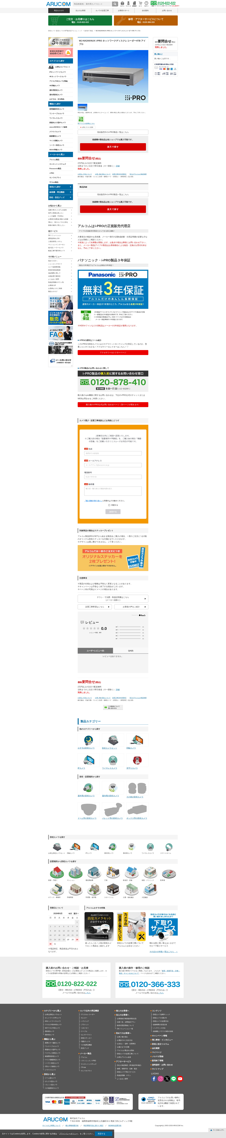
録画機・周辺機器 (57, 192)
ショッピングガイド (55, 264)
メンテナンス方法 (159, 1028)
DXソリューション (54, 235)
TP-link (83, 1067)
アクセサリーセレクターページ (113, 352)
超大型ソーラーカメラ (56, 248)
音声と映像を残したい (56, 213)
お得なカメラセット (62, 67)
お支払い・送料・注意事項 (126, 1044)
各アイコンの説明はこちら (86, 123)
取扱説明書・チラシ (124, 1075)
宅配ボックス (85, 1041)
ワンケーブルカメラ (56, 113)
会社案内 (145, 10)
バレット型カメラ (51, 1085)
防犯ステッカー (86, 1038)
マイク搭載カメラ (56, 141)
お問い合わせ (167, 10)
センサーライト (86, 1035)
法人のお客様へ (122, 1015)
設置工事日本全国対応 (119, 174)
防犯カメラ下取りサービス (126, 1072)
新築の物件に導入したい (56, 225)
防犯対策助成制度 (54, 270)
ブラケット (85, 1024)
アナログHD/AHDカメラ (53, 1024)
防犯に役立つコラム (160, 1044)
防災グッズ (85, 1048)
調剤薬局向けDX (54, 238)
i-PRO (51, 173)
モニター (84, 1018)
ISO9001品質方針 (114, 1125)
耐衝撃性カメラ (55, 136)
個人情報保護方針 (72, 1125)
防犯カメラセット (109, 748)
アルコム (84, 1057)
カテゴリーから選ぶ (52, 1011)
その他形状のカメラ (52, 1088)
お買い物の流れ (122, 1037)
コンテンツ (156, 1011)
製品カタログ (52, 291)
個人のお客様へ (122, 1011)
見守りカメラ (132, 768)
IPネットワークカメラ (57, 72)
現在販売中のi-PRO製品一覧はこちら (113, 132)
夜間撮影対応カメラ (56, 109)
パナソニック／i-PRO (88, 1061)
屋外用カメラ (49, 1035)
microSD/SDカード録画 (58, 127)
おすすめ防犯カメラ (86, 748)
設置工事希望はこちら (94, 607)
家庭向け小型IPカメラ (57, 122)
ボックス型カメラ (51, 1081)
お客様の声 (52, 285)
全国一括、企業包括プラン (126, 1022)
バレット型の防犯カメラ (112, 818)
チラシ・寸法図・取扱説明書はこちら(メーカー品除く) (113, 598)
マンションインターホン (56, 244)
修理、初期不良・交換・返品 (127, 1069)
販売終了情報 (157, 1061)
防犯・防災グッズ (57, 197)
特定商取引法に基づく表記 (93, 1125)
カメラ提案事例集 (54, 267)
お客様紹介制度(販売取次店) (126, 1018)
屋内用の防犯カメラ (110, 796)
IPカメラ (81, 768)
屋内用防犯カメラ (56, 95)
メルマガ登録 (157, 1056)
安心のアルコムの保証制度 (138, 174)
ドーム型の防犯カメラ (87, 818)
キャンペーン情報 (159, 1036)
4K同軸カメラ (54, 85)
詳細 (118, 166)
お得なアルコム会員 (124, 1057)
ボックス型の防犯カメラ (136, 818)
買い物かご (158, 54)
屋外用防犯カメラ (56, 90)
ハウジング (85, 1021)
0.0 (104, 628)
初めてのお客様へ (123, 1033)
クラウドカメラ (55, 132)
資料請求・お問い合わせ (162, 1065)
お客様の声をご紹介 (131, 607)
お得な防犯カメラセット (53, 1014)
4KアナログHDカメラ (52, 1028)
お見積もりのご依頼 (55, 288)
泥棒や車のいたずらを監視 (57, 210)
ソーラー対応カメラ (56, 145)
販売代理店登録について (125, 1025)
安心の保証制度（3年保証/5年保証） (129, 1065)
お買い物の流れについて (103, 174)
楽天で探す (113, 147)
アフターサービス (123, 1061)
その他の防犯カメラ (134, 797)
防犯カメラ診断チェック (161, 1014)
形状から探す (55, 187)
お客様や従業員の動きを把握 (58, 219)
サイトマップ (157, 1069)
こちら (88, 993)
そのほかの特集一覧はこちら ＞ (163, 952)
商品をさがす (59, 10)
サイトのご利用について (51, 1125)
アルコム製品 (54, 159)
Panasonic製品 (55, 168)
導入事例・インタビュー (162, 1040)
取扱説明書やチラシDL (56, 282)
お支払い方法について (85, 174)
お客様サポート (123, 10)
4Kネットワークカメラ (57, 76)
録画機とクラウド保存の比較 (163, 1031)
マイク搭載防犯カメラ (52, 1060)
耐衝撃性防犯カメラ (52, 1056)
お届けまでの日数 (123, 1047)
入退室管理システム (55, 241)
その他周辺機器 (86, 1045)
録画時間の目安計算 (160, 1024)
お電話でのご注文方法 (124, 1040)
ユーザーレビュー (95, 651)
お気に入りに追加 (87, 127)
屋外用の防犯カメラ (86, 796)
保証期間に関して (54, 273)
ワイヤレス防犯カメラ (52, 1053)
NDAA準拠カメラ (55, 150)
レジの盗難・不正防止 (56, 216)
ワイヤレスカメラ (56, 118)
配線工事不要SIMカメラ (56, 251)
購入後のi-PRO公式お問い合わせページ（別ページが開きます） (113, 405)
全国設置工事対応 (54, 276)
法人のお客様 (80, 10)
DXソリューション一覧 (125, 1029)
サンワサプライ (55, 178)
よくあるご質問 (53, 279)
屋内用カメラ (49, 1031)
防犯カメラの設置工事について (128, 1054)
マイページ (156, 1052)
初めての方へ (52, 261)
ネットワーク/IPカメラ (53, 1018)
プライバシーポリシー (68, 1134)
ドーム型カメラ (50, 1078)
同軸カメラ (131, 748)
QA (130, 651)
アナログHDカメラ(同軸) (58, 81)
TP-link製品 (53, 182)
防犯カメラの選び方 (160, 1018)
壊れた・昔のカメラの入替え (58, 222)
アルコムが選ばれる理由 (125, 1050)
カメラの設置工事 (102, 10)
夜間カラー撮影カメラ (52, 1043)
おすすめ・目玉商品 (56, 99)
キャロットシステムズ (57, 164)
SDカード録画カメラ (52, 1066)
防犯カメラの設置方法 (160, 1021)
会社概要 (156, 1048)
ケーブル (84, 1031)
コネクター (85, 1028)
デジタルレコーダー (88, 1014)
